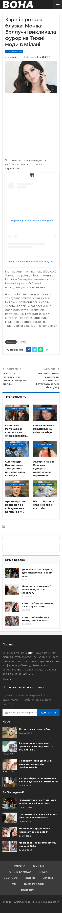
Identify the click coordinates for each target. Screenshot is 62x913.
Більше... (7, 679)
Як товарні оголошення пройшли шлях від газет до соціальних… (36, 746)
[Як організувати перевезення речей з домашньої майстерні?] (9, 782)
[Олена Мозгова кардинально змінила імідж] (45, 413)
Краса (43, 871)
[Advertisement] (31, 127)
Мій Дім (47, 877)
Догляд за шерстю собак (34, 729)
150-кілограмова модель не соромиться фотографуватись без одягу (47, 380)
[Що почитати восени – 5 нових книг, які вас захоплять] (12, 590)
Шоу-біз (38, 865)
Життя (30, 877)
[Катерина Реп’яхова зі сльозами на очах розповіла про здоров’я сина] (17, 413)
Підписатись (48, 712)
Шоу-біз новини (14, 52)
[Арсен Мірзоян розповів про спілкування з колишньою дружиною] (17, 488)
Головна (19, 865)
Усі (14, 884)
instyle (22, 342)
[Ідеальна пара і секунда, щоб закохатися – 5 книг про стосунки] (12, 573)
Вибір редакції (34, 884)
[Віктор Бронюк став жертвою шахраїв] (45, 488)
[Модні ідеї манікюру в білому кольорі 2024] (12, 621)
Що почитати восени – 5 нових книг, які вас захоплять (36, 589)
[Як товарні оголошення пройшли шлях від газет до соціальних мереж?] (9, 746)
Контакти (28, 890)
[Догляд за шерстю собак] (9, 732)
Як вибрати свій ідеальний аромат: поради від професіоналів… (35, 764)
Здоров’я (11, 877)
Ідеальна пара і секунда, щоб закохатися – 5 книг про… (37, 572)
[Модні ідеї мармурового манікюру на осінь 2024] (12, 606)
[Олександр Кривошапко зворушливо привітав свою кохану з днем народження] (17, 449)
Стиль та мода (20, 871)
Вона (29, 652)
